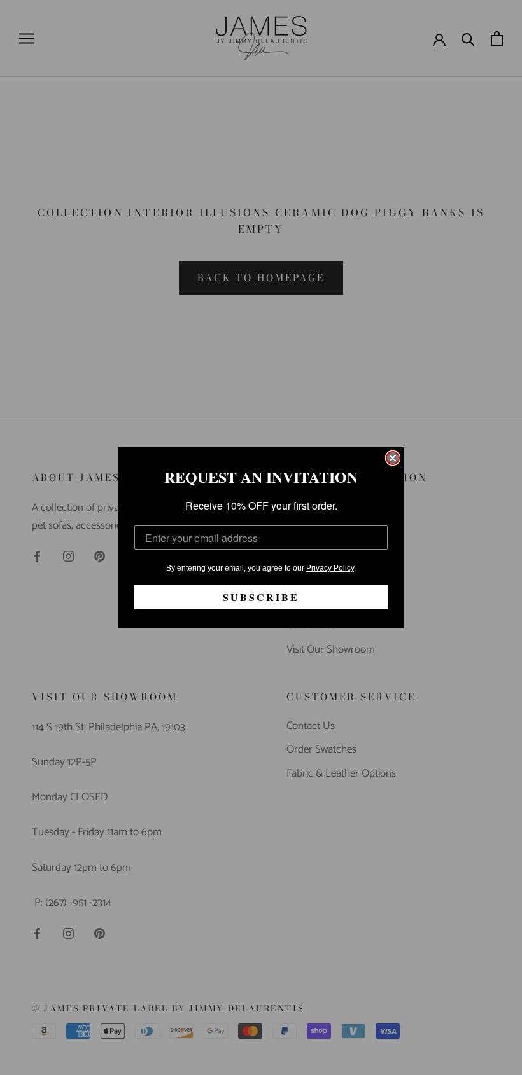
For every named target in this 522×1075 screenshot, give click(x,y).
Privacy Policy (330, 568)
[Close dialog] (392, 458)
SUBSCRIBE (261, 597)
